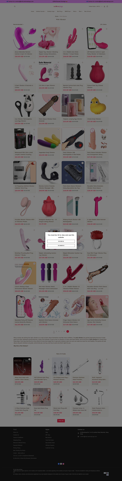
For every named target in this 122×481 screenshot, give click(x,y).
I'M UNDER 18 (61, 245)
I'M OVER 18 (61, 241)
